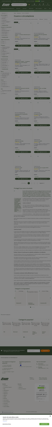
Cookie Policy (5, 421)
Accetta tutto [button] (44, 424)
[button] (7, 424)
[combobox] (50, 416)
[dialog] (26, 421)
